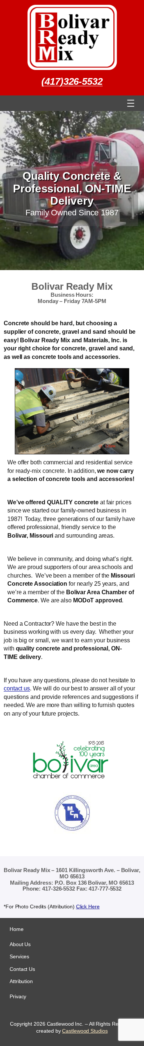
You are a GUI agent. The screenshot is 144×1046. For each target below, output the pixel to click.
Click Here (88, 906)
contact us (17, 688)
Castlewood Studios (84, 1031)
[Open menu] (131, 103)
